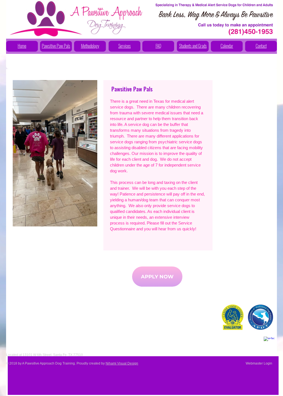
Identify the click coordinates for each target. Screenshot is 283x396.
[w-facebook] (269, 342)
